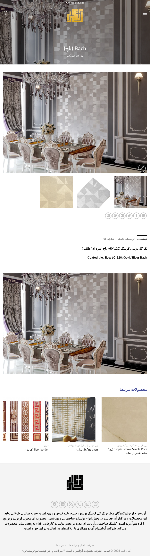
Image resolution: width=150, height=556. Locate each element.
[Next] (8, 122)
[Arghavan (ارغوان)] (75, 419)
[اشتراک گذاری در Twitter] (129, 215)
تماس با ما (61, 545)
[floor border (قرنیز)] (25, 419)
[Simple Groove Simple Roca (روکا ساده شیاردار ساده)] (124, 419)
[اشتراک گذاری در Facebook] (136, 215)
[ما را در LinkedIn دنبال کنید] (62, 504)
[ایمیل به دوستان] (122, 215)
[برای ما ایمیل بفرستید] (87, 504)
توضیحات (142, 239)
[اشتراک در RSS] (71, 504)
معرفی (90, 545)
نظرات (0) (108, 239)
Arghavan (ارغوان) (87, 449)
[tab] (142, 239)
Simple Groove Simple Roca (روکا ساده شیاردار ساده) (127, 451)
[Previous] (139, 122)
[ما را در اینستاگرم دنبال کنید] (95, 504)
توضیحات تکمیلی (126, 239)
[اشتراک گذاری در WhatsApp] (143, 215)
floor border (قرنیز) (37, 449)
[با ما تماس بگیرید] (79, 504)
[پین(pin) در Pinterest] (115, 215)
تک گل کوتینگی (75, 56)
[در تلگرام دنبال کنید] (54, 504)
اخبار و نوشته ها (77, 545)
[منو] (144, 14)
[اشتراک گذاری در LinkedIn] (108, 215)
